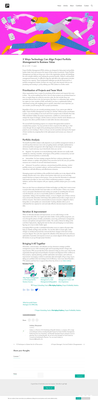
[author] (25, 332)
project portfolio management (29, 315)
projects (35, 66)
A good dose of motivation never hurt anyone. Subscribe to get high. (49, 384)
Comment (16, 356)
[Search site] (92, 6)
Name (15, 374)
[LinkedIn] (37, 320)
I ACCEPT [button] (78, 398)
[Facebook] (29, 320)
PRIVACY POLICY (86, 398)
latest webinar (67, 261)
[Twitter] (33, 320)
